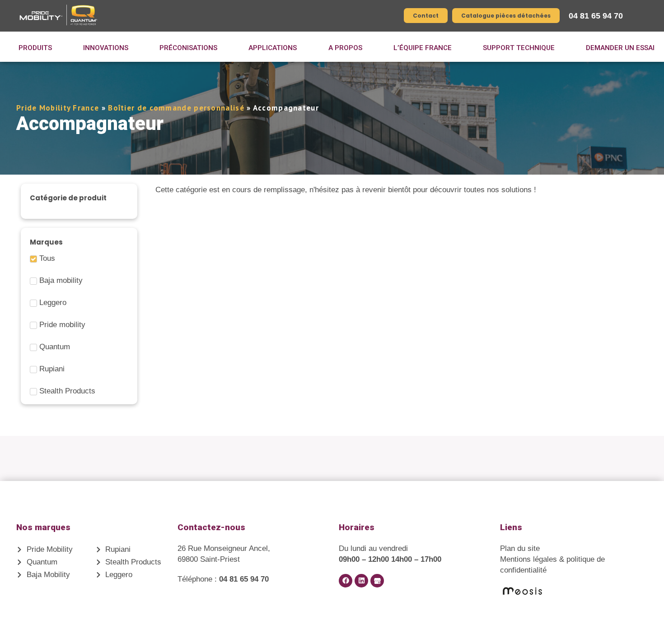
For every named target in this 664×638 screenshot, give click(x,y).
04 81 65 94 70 (596, 15)
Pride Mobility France (57, 108)
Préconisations (188, 48)
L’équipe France (422, 48)
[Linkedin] (361, 580)
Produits (35, 48)
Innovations (105, 48)
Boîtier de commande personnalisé (176, 108)
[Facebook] (345, 580)
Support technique (519, 48)
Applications (272, 48)
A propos (345, 48)
